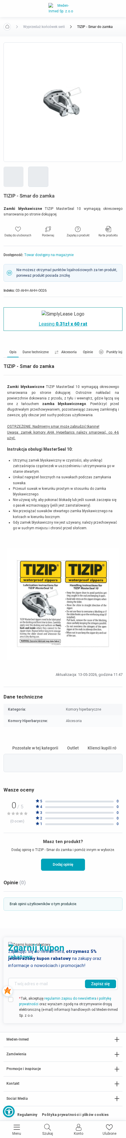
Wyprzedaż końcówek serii (44, 27)
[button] (8, 1111)
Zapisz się (100, 983)
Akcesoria (69, 352)
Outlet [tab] (73, 748)
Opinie (88, 352)
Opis (12, 352)
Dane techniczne (36, 352)
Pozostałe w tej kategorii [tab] (35, 748)
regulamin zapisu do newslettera (70, 998)
